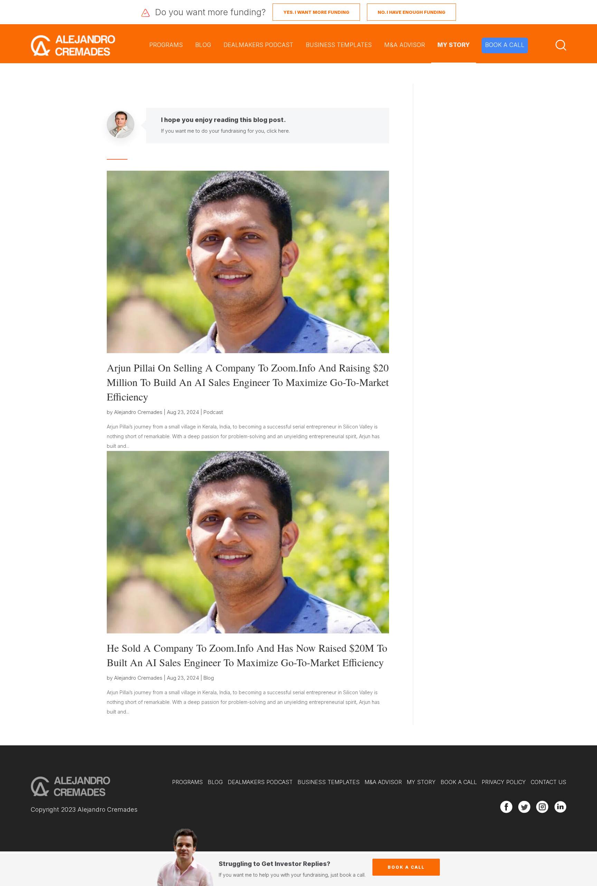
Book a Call (406, 867)
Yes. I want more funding (316, 12)
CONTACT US (548, 782)
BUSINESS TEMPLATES (339, 44)
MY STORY (453, 44)
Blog (208, 678)
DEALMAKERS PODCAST (258, 44)
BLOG (203, 44)
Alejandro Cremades (138, 412)
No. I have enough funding (411, 12)
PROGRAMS (166, 44)
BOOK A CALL (504, 44)
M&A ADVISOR (404, 44)
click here (278, 131)
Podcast (213, 412)
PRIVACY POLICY (504, 782)
